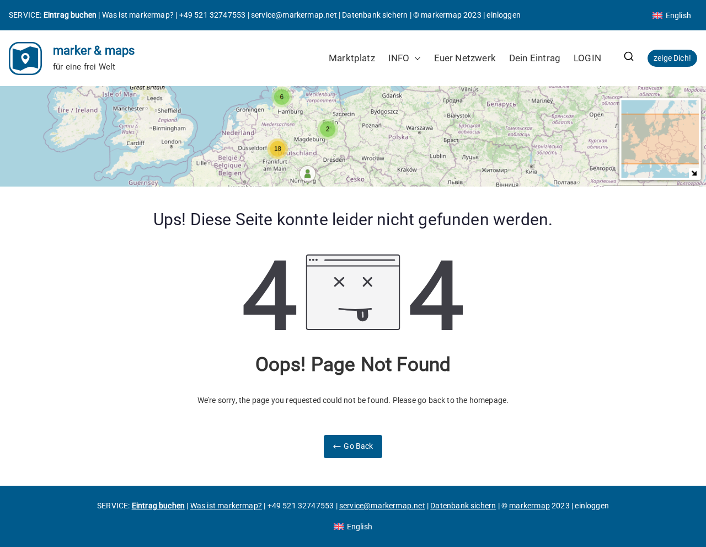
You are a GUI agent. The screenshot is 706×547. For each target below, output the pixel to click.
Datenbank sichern (375, 14)
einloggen (503, 14)
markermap (441, 14)
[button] (415, 58)
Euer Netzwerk (465, 57)
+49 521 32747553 (212, 14)
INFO (399, 57)
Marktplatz (352, 57)
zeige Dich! (672, 58)
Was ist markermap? (138, 14)
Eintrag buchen (70, 14)
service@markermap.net (294, 14)
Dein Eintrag (534, 57)
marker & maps (94, 50)
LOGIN (587, 57)
